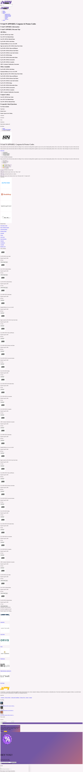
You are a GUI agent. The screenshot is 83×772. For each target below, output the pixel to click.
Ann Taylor (2, 634)
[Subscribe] (13, 721)
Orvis (1, 646)
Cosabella (2, 244)
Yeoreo (1, 235)
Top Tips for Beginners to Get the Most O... (7, 710)
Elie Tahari (2, 683)
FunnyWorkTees (3, 239)
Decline (2, 731)
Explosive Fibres (3, 231)
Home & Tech (7, 14)
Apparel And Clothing (7, 129)
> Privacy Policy (7, 697)
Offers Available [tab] (6, 153)
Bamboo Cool (2, 246)
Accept (5, 731)
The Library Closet (3, 225)
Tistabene (2, 240)
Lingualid (2, 233)
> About (26, 697)
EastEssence (2, 658)
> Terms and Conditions (15, 697)
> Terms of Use (22, 697)
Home (4, 11)
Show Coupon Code (4, 262)
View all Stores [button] (3, 248)
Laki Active (2, 237)
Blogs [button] (4, 13)
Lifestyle (6, 17)
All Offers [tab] (5, 152)
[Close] (9, 9)
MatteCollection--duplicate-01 (5, 670)
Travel (6, 18)
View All (6, 19)
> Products (2, 697)
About (4, 20)
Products (4, 12)
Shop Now (2, 150)
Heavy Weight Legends (4, 227)
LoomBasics (2, 242)
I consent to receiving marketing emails (7, 763)
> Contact (30, 697)
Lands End (2, 622)
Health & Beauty (8, 15)
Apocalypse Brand (3, 229)
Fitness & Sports (8, 16)
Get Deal (2, 300)
